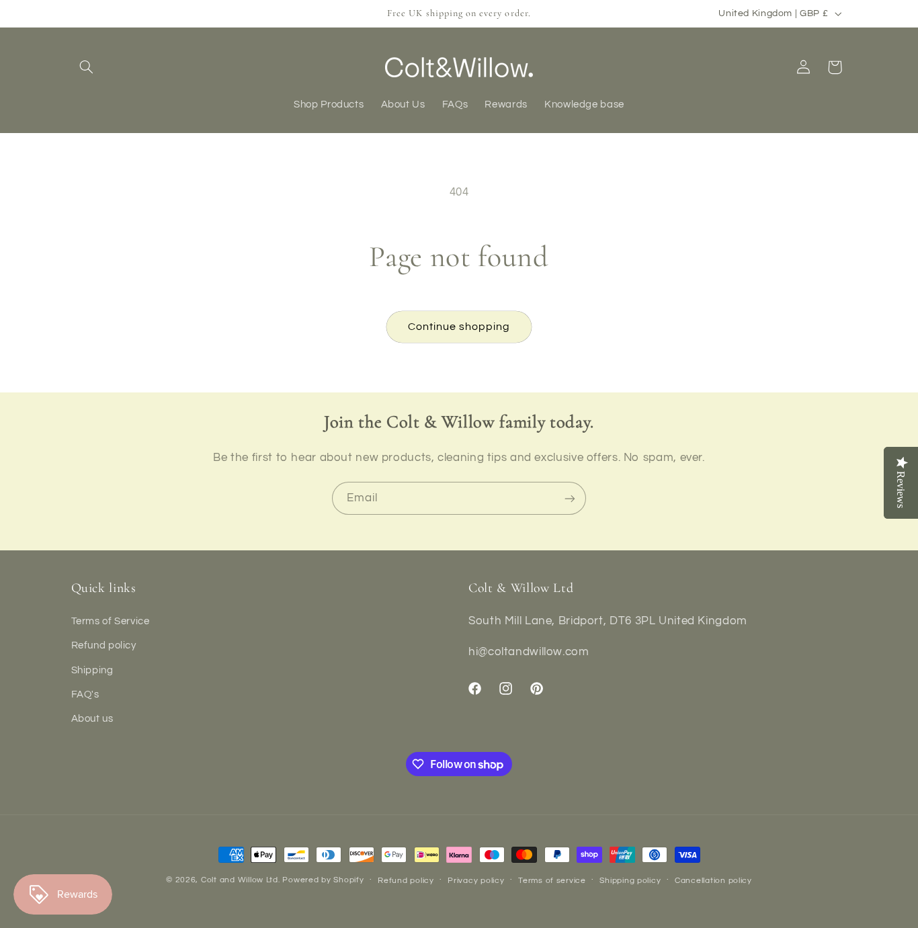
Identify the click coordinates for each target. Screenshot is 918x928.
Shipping (92, 670)
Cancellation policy (713, 880)
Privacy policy (476, 880)
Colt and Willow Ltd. (240, 880)
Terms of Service (110, 621)
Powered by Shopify (323, 880)
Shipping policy (630, 880)
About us (92, 719)
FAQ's (85, 694)
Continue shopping (459, 326)
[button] (86, 67)
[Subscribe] (569, 498)
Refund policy (103, 645)
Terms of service (552, 880)
